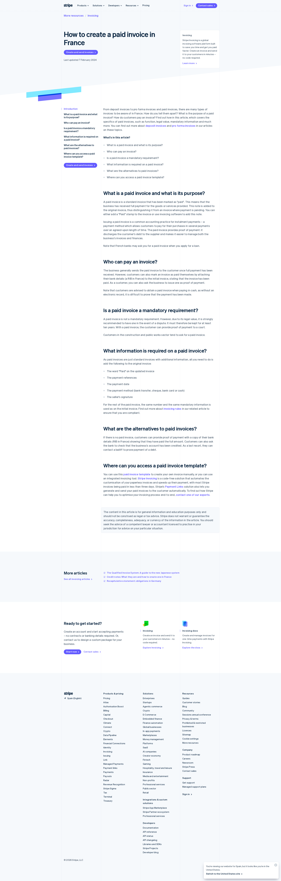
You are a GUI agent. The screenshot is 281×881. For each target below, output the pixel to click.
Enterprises (149, 698)
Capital (106, 714)
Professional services (154, 784)
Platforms (148, 743)
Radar (106, 780)
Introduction (71, 108)
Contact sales (205, 5)
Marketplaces (150, 735)
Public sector (149, 788)
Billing (106, 710)
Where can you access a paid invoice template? (79, 155)
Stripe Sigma (109, 788)
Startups (147, 702)
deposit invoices (155, 125)
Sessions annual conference (196, 714)
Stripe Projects (150, 848)
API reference (150, 831)
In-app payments (151, 731)
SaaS (145, 747)
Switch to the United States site (223, 873)
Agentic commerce (152, 706)
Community (188, 710)
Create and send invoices (80, 52)
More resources (74, 15)
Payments (108, 772)
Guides (186, 698)
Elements (108, 739)
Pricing (145, 5)
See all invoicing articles (77, 579)
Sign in (187, 5)
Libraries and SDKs (152, 844)
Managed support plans (194, 786)
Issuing (106, 755)
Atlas (106, 702)
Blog (184, 706)
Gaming (147, 763)
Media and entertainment (155, 776)
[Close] (275, 865)
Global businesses (152, 726)
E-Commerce (149, 714)
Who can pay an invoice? (77, 122)
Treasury (108, 800)
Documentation (151, 827)
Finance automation (153, 722)
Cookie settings (190, 738)
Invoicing (93, 15)
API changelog (150, 840)
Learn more (189, 63)
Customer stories (191, 702)
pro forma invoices (184, 125)
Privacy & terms (190, 718)
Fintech (146, 759)
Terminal (107, 796)
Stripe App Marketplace (155, 807)
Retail (146, 792)
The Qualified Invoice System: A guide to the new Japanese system (143, 572)
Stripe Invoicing (147, 478)
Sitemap (186, 734)
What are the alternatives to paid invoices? (79, 147)
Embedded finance (152, 718)
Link (105, 759)
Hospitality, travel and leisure (157, 767)
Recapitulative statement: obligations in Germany (134, 580)
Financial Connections (114, 743)
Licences (187, 730)
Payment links (110, 767)
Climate (107, 722)
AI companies (149, 751)
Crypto (106, 731)
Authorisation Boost (113, 706)
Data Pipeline (110, 735)
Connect (107, 726)
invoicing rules (172, 408)
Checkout (108, 718)
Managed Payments (113, 763)
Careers (186, 758)
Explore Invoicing (152, 647)
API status (148, 835)
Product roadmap (191, 754)
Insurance (148, 772)
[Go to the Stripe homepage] (67, 693)
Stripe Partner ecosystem (156, 811)
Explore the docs (191, 647)
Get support (188, 782)
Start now (71, 651)
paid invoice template (136, 474)
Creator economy (152, 755)
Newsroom (187, 762)
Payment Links (174, 486)
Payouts (107, 776)
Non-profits (149, 780)
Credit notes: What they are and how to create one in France (139, 576)
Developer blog (151, 852)
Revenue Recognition (114, 784)
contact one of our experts (193, 494)
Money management (153, 739)
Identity (107, 747)
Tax (105, 792)
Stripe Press (188, 766)
